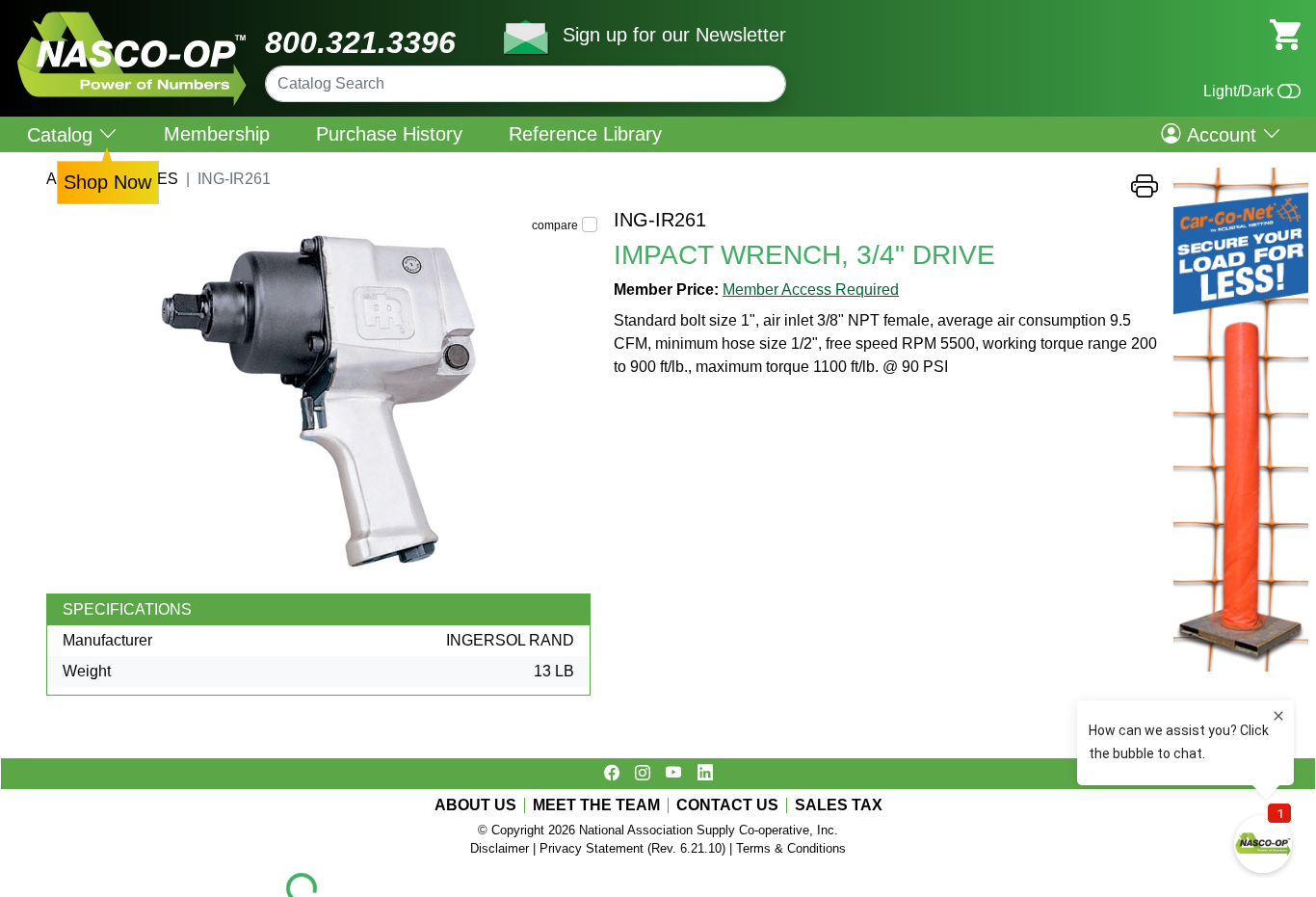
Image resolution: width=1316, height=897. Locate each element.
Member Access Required (811, 289)
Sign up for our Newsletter (674, 34)
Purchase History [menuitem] (389, 134)
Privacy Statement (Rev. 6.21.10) (632, 848)
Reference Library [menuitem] (585, 134)
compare (555, 225)
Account (1221, 134)
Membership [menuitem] (217, 134)
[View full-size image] (322, 401)
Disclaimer (499, 848)
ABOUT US (475, 805)
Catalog (62, 134)
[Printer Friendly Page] (1144, 191)
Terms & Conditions (791, 848)
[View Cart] (1285, 33)
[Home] (132, 19)
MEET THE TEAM (596, 805)
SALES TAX (838, 805)
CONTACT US (727, 805)
